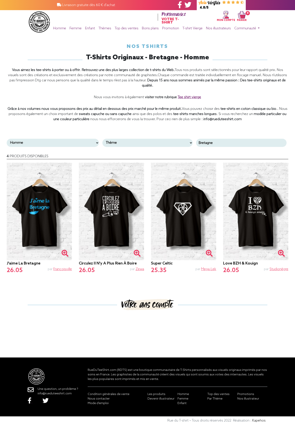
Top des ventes (126, 28)
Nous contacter (99, 399)
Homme (59, 28)
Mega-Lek (208, 269)
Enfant (90, 28)
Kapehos (259, 421)
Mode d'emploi (98, 403)
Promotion (170, 28)
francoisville (62, 269)
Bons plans (150, 28)
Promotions (245, 394)
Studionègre (279, 269)
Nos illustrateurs (218, 28)
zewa (140, 269)
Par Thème (214, 399)
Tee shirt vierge (189, 97)
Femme (76, 28)
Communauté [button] (245, 28)
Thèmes (104, 28)
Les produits (156, 394)
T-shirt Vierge (192, 28)
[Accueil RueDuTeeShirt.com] (39, 21)
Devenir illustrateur (161, 399)
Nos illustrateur (248, 399)
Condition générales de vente (108, 394)
